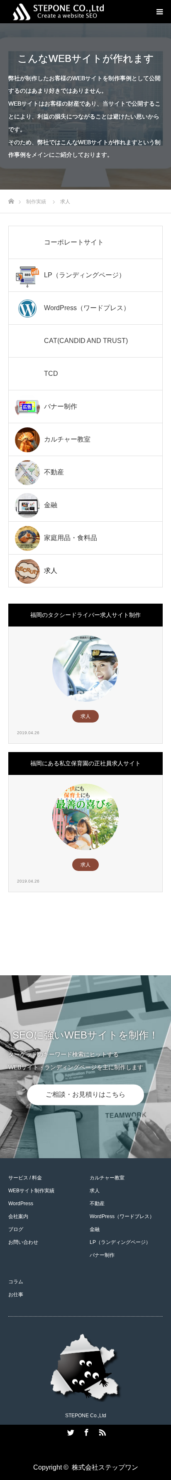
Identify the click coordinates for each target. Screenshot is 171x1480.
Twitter (70, 1431)
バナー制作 (102, 1255)
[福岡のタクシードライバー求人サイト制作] (85, 668)
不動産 (97, 1203)
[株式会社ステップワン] (69, 11)
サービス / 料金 (25, 1178)
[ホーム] (11, 199)
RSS (101, 1431)
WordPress (20, 1203)
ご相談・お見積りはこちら (85, 1094)
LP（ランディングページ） (120, 1242)
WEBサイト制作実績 (31, 1191)
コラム (15, 1282)
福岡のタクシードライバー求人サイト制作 (85, 615)
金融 (95, 1229)
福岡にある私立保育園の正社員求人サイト (85, 763)
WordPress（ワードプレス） (122, 1216)
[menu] (159, 11)
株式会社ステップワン (105, 1467)
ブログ (15, 1229)
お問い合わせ (23, 1242)
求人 (85, 716)
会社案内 (18, 1216)
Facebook (85, 1431)
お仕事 (15, 1294)
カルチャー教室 (107, 1178)
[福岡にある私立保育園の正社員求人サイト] (85, 817)
